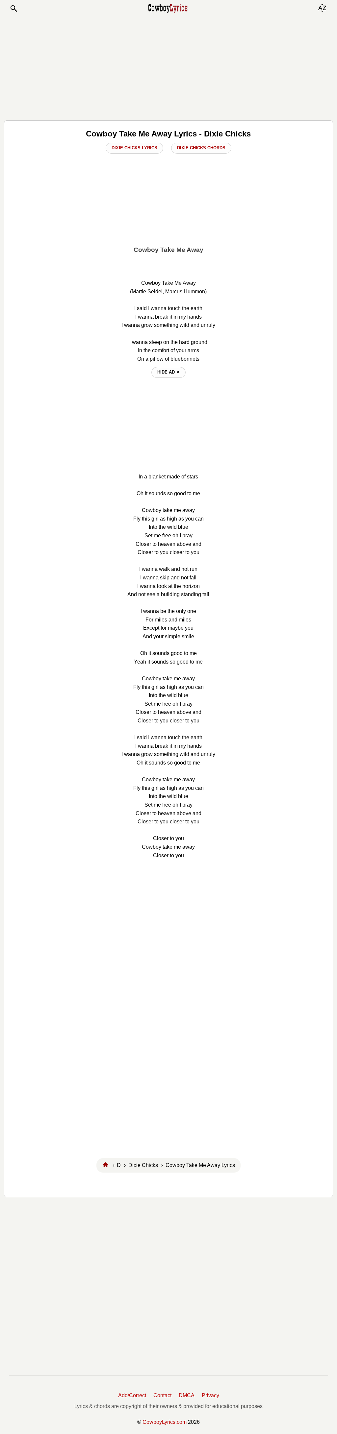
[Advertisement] (168, 66)
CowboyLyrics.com (165, 1422)
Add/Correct (132, 1395)
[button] (13, 8)
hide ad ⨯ (168, 372)
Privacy (210, 1395)
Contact (162, 1395)
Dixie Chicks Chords (201, 147)
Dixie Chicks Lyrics (134, 147)
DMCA (186, 1395)
